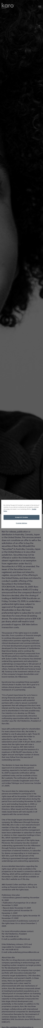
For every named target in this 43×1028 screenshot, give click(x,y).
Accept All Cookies (21, 517)
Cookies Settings (21, 523)
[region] (21, 514)
